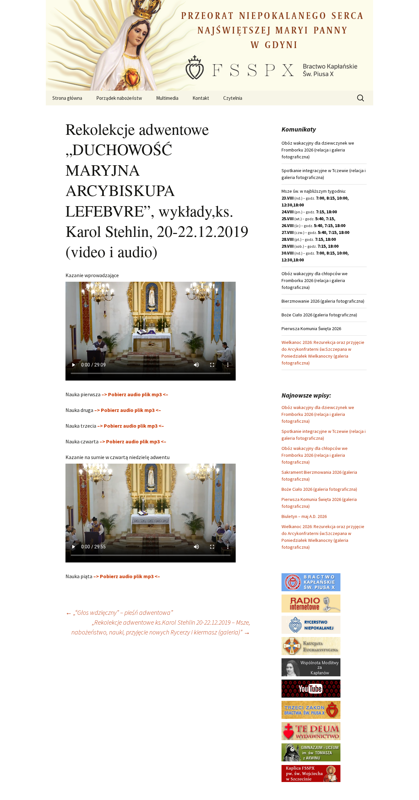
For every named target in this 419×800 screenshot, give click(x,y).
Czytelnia (232, 98)
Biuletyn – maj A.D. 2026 (304, 516)
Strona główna (67, 98)
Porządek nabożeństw (119, 98)
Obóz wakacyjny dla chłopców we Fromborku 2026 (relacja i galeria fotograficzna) (315, 455)
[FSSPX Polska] (311, 688)
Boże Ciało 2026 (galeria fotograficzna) (319, 489)
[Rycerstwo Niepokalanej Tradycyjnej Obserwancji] (311, 624)
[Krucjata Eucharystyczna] (311, 646)
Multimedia (167, 98)
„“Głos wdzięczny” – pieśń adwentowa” (119, 612)
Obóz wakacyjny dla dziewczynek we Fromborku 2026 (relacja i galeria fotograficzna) (318, 414)
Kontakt (200, 98)
